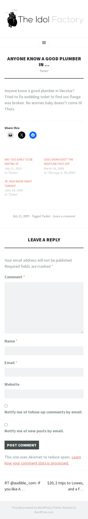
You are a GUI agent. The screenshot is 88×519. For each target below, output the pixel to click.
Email (11, 362)
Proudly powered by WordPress (31, 508)
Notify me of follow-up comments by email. (44, 412)
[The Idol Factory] (44, 18)
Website (12, 384)
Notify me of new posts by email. (34, 430)
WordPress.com (43, 512)
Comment (15, 276)
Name (11, 341)
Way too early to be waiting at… (19, 162)
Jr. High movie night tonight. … (18, 183)
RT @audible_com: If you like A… (22, 486)
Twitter (44, 71)
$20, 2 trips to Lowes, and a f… (65, 486)
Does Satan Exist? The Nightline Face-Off (58, 162)
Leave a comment (64, 216)
